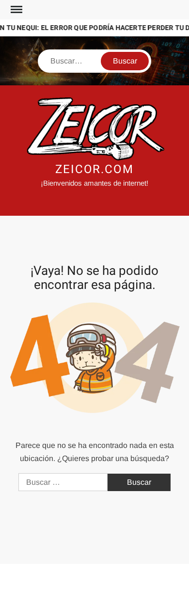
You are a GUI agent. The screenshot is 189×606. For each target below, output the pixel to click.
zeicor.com (94, 169)
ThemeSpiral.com (93, 590)
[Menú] (15, 9)
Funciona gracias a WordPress (57, 579)
